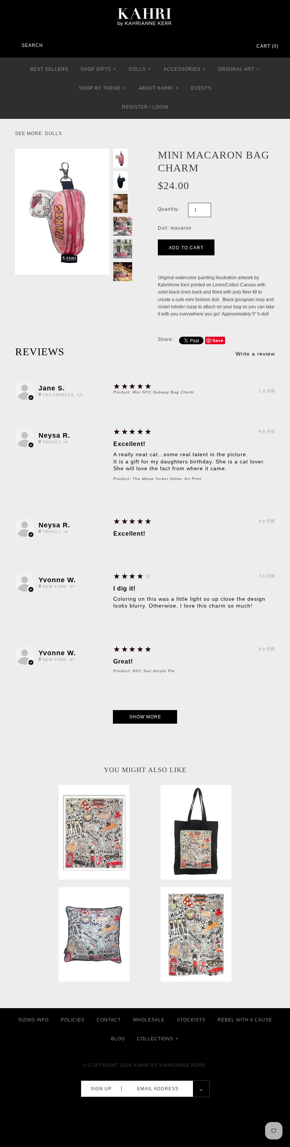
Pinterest (220, 46)
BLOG (118, 1038)
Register (135, 107)
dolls (53, 133)
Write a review (255, 353)
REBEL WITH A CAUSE (245, 1020)
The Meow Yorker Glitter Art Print (167, 479)
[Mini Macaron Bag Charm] (62, 152)
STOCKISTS (191, 1020)
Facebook (210, 46)
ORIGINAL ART (238, 69)
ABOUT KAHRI (159, 88)
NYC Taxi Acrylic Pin (154, 671)
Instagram (229, 46)
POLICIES (73, 1020)
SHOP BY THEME (102, 88)
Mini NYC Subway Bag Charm (163, 392)
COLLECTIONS (158, 1038)
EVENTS (201, 88)
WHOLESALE (149, 1020)
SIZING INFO (33, 1020)
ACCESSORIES (185, 69)
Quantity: (168, 209)
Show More (145, 717)
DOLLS (140, 69)
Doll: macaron (174, 228)
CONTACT (109, 1020)
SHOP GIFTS (98, 69)
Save (218, 340)
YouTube (239, 46)
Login (160, 107)
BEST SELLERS (49, 69)
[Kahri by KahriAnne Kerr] (145, 5)
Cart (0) (267, 46)
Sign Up (101, 1088)
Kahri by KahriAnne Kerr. (170, 1065)
